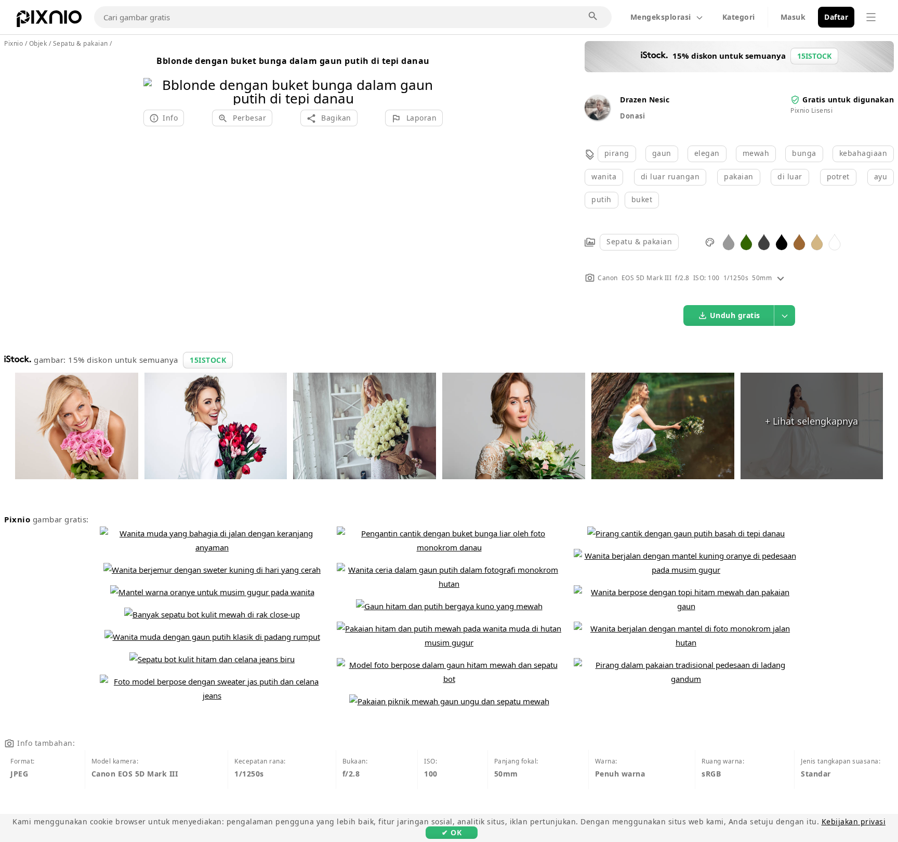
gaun (661, 153)
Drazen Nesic (644, 99)
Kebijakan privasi (854, 821)
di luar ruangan (670, 176)
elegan (707, 153)
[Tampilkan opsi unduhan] (784, 315)
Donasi (632, 116)
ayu (881, 176)
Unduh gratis (735, 315)
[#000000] (781, 241)
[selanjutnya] (431, 78)
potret (838, 176)
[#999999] (728, 241)
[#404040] (764, 241)
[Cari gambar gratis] (593, 17)
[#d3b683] (817, 241)
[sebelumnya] (155, 78)
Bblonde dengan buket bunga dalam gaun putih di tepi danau (293, 61)
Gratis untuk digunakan (848, 99)
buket (642, 199)
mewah (756, 153)
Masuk (793, 17)
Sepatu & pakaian (639, 241)
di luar (789, 176)
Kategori (738, 17)
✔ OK (451, 832)
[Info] (780, 277)
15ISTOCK (208, 360)
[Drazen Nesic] (597, 117)
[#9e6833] (799, 241)
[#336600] (746, 241)
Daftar (836, 17)
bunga (804, 153)
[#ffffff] (834, 241)
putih (601, 199)
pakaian (739, 176)
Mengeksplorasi (660, 17)
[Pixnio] (49, 20)
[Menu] (871, 17)
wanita (603, 176)
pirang (616, 153)
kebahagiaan (863, 153)
